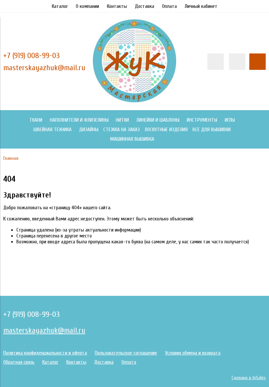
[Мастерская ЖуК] (134, 101)
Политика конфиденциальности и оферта (45, 353)
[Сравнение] (237, 61)
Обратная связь (18, 362)
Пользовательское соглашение (126, 353)
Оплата (169, 6)
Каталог (60, 6)
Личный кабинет (201, 6)
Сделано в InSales (249, 377)
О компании (87, 6)
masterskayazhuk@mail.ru (44, 67)
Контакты (117, 6)
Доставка (144, 6)
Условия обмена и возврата (192, 353)
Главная (10, 158)
